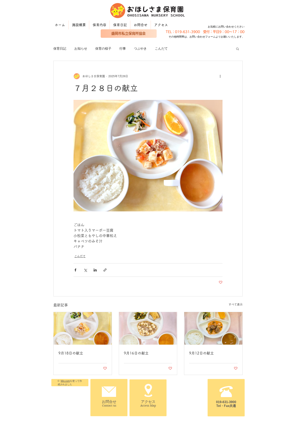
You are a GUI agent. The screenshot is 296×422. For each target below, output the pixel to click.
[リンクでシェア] (105, 270)
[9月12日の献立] (213, 328)
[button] (237, 48)
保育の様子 (103, 48)
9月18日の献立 (70, 353)
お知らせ (80, 48)
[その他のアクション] (220, 76)
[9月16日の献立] (148, 328)
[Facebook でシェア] (75, 270)
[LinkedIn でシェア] (95, 270)
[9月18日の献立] (83, 328)
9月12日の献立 (201, 353)
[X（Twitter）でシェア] (85, 270)
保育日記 (59, 48)
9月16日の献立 (136, 353)
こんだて (161, 48)
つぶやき (140, 48)
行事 (122, 48)
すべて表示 (236, 304)
